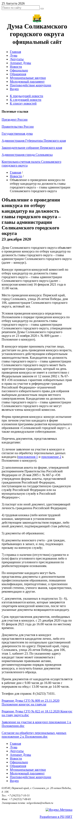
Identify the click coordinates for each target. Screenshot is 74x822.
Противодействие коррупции (30, 85)
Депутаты (17, 59)
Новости (16, 66)
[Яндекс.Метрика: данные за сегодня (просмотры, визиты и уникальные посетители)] (59, 810)
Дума (13, 55)
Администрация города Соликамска (27, 154)
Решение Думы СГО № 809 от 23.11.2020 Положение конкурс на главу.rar (30, 702)
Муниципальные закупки (28, 78)
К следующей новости (25, 99)
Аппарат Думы (20, 63)
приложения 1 (28, 457)
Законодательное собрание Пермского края (32, 147)
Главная (15, 52)
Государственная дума (17, 133)
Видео (14, 89)
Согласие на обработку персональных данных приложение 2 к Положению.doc (34, 734)
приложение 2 (51, 457)
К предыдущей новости (26, 96)
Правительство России (18, 126)
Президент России (15, 119)
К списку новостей (23, 103)
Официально (19, 70)
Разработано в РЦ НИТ (56, 816)
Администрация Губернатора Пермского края (34, 140)
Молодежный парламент (27, 81)
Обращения (18, 74)
